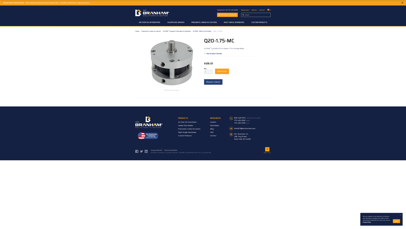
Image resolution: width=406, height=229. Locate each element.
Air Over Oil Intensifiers (149, 22)
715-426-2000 (242, 120)
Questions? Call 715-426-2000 (227, 10)
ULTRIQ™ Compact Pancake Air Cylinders (177, 31)
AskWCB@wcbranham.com (244, 128)
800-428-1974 (247, 118)
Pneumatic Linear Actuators (204, 22)
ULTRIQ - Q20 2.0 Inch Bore (202, 31)
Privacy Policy (367, 222)
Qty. (205, 68)
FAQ (211, 132)
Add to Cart (222, 71)
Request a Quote (213, 82)
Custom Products (259, 22)
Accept (396, 221)
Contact (262, 10)
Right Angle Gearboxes (234, 22)
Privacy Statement (156, 150)
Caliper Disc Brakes (175, 22)
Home (137, 31)
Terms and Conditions (170, 150)
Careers (213, 122)
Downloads (214, 125)
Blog (212, 129)
